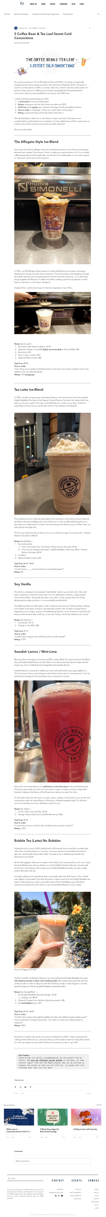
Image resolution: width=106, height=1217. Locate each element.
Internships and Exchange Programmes (45, 14)
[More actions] (89, 28)
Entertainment (68, 14)
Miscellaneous (19, 1080)
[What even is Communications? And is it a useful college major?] (19, 1117)
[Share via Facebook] (15, 1087)
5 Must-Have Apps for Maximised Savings (49, 1130)
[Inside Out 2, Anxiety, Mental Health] (86, 1117)
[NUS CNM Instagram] (56, 1197)
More (79, 14)
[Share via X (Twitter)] (20, 1087)
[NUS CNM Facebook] (59, 1197)
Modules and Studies (21, 14)
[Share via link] (30, 1087)
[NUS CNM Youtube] (62, 1197)
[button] (99, 14)
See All (99, 1105)
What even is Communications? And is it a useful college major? (18, 1130)
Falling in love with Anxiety (85, 1129)
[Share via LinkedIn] (25, 1087)
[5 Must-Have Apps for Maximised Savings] (53, 1117)
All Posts (7, 14)
